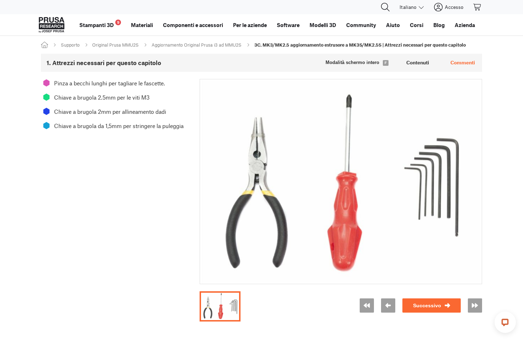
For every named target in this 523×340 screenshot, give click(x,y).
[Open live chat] (505, 322)
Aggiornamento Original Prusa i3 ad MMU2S (197, 45)
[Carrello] (477, 7)
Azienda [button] (465, 25)
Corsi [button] (416, 25)
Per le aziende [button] (250, 25)
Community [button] (361, 25)
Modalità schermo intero (352, 62)
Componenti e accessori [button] (193, 25)
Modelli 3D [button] (323, 25)
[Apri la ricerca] (385, 7)
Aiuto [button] (393, 25)
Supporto (70, 45)
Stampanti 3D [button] (99, 24)
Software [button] (288, 25)
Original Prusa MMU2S (115, 45)
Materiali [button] (142, 25)
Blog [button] (439, 25)
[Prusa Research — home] (51, 24)
